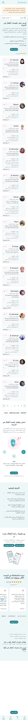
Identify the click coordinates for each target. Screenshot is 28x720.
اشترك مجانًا (14, 49)
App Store (19, 545)
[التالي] (4, 406)
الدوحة (24, 651)
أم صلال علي (5, 644)
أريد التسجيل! (14, 622)
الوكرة (13, 644)
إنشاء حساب (14, 473)
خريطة (13, 712)
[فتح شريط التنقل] (3, 2)
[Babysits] (22, 2)
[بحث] (25, 18)
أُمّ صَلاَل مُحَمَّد (19, 644)
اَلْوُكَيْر (10, 644)
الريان (24, 644)
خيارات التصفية (6, 18)
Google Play (8, 545)
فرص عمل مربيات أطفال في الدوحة (18, 636)
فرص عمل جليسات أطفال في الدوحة (18, 634)
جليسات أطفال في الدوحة (20, 638)
